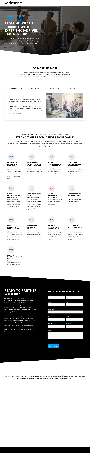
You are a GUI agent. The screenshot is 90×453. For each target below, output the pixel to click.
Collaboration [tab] (16, 88)
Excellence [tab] (35, 88)
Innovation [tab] (54, 88)
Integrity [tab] (73, 88)
